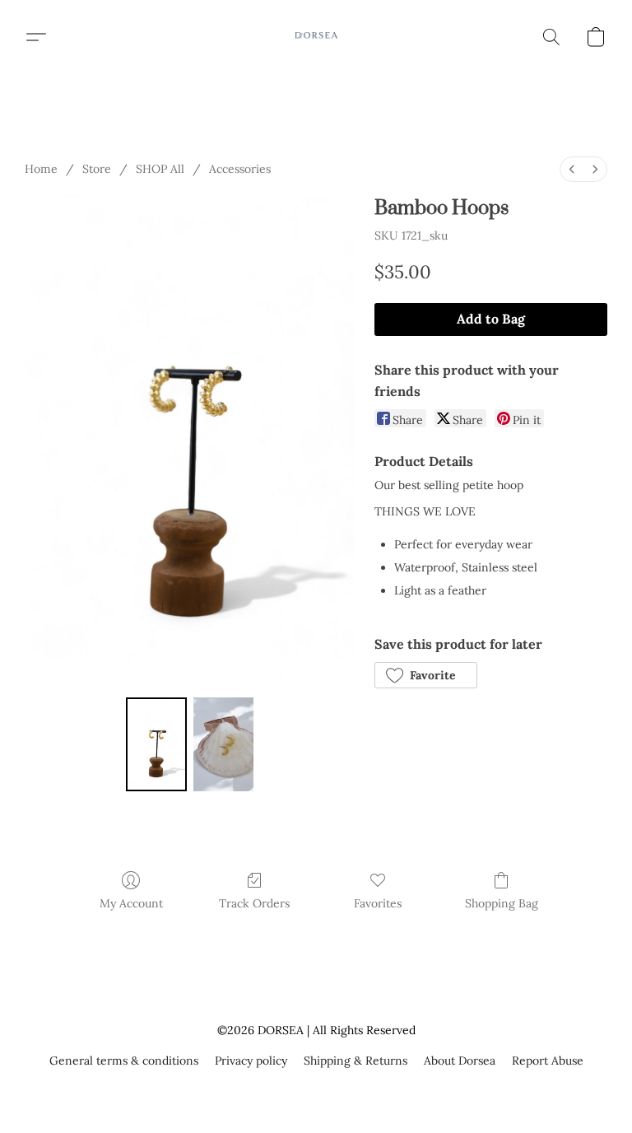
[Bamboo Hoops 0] (156, 744)
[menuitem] (571, 169)
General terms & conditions (123, 1060)
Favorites (378, 903)
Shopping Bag (501, 903)
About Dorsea (459, 1060)
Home (41, 168)
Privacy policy (251, 1060)
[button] (316, 37)
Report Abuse (547, 1060)
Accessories (240, 168)
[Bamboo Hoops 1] (223, 744)
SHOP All (160, 168)
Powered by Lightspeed (316, 1089)
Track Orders (254, 903)
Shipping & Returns (355, 1060)
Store (96, 168)
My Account (131, 903)
